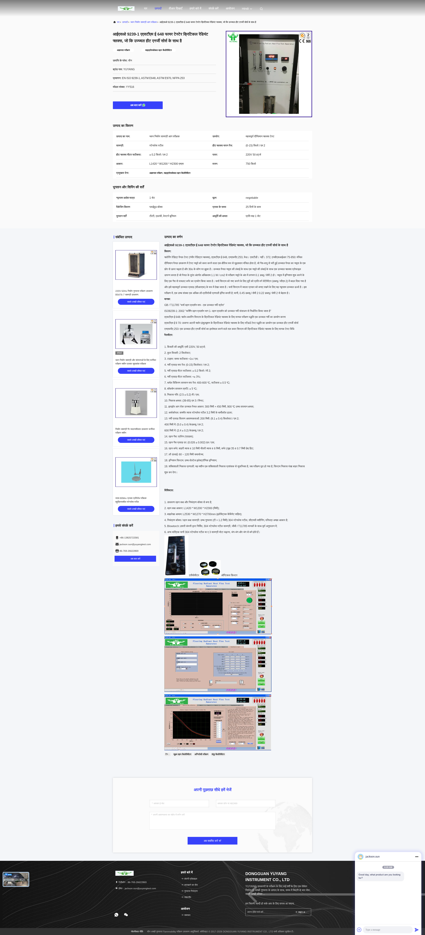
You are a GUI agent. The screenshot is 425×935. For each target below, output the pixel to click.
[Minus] (417, 857)
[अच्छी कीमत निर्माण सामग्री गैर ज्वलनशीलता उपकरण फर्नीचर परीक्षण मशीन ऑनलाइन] (136, 403)
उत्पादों (158, 8)
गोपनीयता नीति (137, 931)
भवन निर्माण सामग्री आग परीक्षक (143, 22)
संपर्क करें (213, 8)
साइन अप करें (303, 912)
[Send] (416, 929)
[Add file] (359, 929)
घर (145, 8)
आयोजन (230, 8)
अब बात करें (135, 105)
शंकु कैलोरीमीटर (218, 754)
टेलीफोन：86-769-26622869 (132, 882)
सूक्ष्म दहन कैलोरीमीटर (182, 754)
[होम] (126, 8)
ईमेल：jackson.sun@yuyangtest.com (137, 888)
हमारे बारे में (195, 8)
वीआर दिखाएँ (175, 8)
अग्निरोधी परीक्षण (201, 754)
